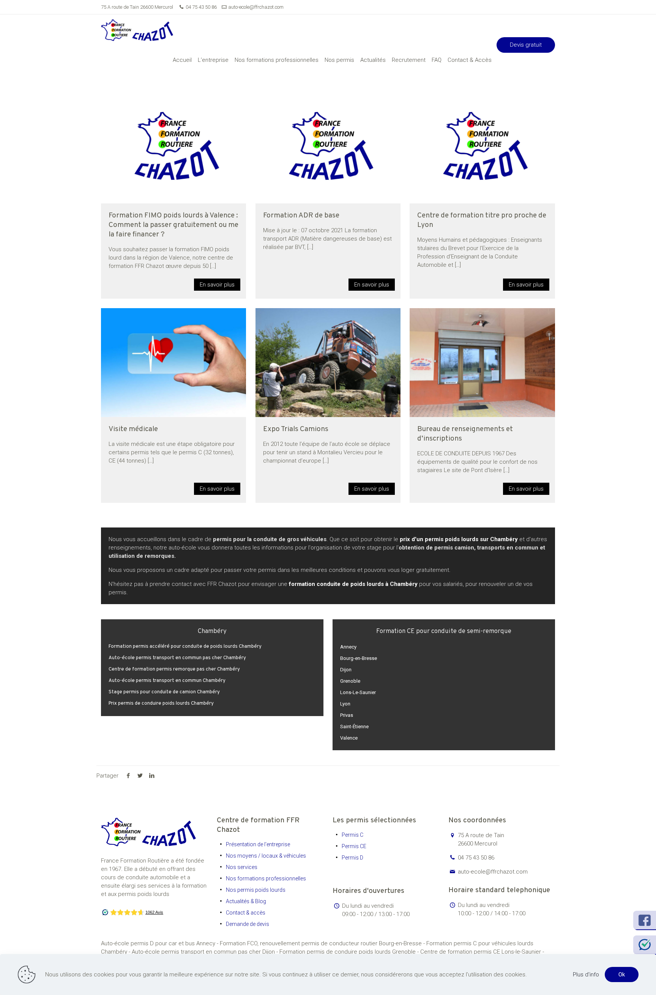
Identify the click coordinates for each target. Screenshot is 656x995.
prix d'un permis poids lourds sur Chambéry (459, 539)
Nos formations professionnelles (266, 878)
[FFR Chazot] (137, 29)
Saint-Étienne (354, 726)
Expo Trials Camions (295, 429)
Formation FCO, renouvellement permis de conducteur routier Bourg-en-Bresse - (323, 943)
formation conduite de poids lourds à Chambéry (353, 584)
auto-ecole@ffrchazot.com (256, 7)
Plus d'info (586, 974)
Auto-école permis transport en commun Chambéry (167, 681)
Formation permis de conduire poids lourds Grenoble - (349, 951)
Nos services (241, 867)
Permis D (352, 858)
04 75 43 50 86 (201, 7)
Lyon (345, 704)
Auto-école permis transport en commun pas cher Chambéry (177, 658)
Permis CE (354, 846)
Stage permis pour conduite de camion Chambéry (164, 692)
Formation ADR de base (301, 215)
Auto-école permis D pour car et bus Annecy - (160, 943)
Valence (349, 738)
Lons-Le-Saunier (358, 692)
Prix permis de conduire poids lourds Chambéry (161, 704)
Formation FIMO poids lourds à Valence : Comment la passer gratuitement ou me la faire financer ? (173, 225)
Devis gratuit (526, 44)
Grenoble (350, 681)
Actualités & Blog (246, 901)
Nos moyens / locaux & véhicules (266, 856)
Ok (621, 974)
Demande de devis (247, 924)
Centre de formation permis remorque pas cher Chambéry (174, 669)
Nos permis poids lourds (255, 890)
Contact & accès (245, 913)
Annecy (348, 647)
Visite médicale (133, 429)
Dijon (346, 669)
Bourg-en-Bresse (358, 658)
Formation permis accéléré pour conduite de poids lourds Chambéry (185, 647)
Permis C (352, 835)
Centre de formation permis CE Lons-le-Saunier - (482, 951)
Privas (346, 715)
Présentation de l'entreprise (258, 844)
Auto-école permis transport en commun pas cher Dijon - (205, 951)
